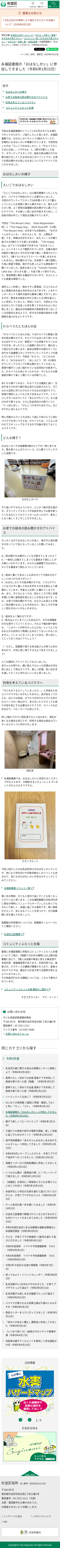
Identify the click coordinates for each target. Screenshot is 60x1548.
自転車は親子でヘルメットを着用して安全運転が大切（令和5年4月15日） (31, 1342)
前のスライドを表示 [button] (20, 1420)
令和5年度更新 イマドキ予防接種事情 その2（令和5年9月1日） (30, 1248)
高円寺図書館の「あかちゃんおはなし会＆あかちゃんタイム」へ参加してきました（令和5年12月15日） (31, 1143)
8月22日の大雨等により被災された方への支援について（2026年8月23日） (30, 22)
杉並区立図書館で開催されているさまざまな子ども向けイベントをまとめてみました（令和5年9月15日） (31, 1217)
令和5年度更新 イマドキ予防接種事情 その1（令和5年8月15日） (30, 1257)
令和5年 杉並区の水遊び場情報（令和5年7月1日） (29, 1267)
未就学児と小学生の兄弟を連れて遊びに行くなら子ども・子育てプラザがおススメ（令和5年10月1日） (31, 1195)
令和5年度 (32, 41)
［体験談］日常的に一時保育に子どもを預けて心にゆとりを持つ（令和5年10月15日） (31, 1183)
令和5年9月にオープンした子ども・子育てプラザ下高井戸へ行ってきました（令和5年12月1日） (31, 1155)
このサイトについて (42, 1516)
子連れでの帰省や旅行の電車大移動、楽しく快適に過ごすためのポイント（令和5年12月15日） (31, 1132)
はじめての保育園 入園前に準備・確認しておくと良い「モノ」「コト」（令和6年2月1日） (30, 1104)
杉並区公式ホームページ (22, 35)
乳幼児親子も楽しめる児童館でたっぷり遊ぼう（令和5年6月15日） (30, 1295)
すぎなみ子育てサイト (11, 38)
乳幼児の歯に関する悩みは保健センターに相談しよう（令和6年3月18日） (31, 1070)
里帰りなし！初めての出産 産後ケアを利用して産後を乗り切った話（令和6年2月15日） (30, 1089)
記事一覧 (22, 41)
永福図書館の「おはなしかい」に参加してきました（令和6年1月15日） (31, 1113)
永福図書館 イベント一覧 (17, 888)
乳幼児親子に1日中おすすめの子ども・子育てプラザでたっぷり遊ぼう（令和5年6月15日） (31, 1286)
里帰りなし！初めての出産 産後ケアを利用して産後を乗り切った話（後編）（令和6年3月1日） (31, 1079)
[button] (33, 5)
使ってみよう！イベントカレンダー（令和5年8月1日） (31, 1276)
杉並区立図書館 (12, 934)
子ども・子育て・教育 (45, 35)
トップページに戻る (12, 1516)
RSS (5, 1521)
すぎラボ (12, 41)
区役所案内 (35, 1532)
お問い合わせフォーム (17, 1033)
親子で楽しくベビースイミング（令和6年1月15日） (30, 1123)
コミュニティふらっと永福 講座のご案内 (25, 989)
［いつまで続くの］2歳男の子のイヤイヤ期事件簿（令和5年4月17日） (31, 1333)
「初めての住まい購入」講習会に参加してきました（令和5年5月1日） (31, 1323)
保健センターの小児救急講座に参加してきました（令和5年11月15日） (31, 1164)
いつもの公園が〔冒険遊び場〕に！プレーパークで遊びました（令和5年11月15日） (31, 1174)
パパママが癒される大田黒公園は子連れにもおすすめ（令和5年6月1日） (31, 1304)
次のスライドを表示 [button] (29, 1420)
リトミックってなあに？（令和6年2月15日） (29, 1096)
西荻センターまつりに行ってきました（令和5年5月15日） (31, 1314)
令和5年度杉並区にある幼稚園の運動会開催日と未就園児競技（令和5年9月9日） (31, 1229)
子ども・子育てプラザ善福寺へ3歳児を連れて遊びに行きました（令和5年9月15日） (31, 1238)
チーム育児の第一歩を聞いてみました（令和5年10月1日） (31, 1206)
